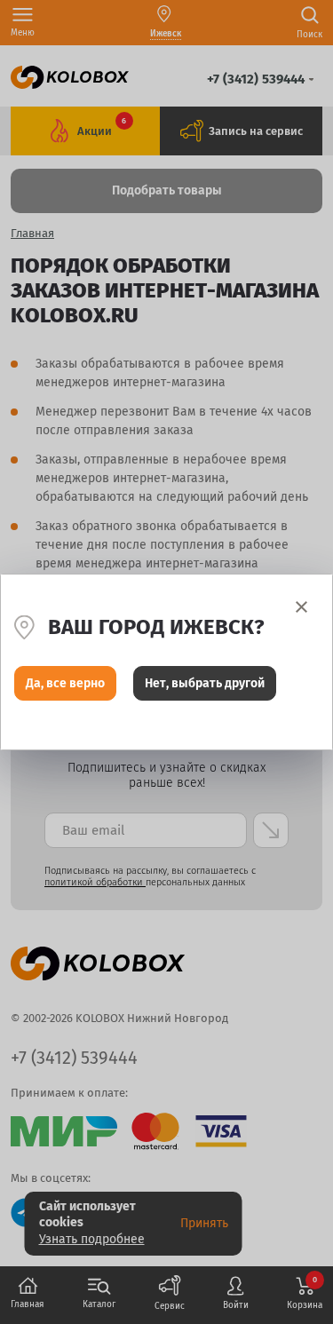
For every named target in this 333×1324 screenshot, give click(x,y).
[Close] (301, 607)
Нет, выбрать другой (205, 683)
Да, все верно (65, 683)
